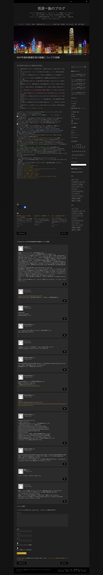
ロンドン (81, 196)
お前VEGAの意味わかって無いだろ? (32, 170)
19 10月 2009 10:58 (28, 486)
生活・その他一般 (69, 24)
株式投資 (63, 24)
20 (74, 153)
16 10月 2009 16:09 (28, 326)
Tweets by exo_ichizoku (77, 172)
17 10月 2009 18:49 (28, 416)
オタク (78, 186)
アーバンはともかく (29, 153)
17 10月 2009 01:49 (28, 359)
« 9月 (72, 158)
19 (72, 153)
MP (84, 182)
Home (66, 54)
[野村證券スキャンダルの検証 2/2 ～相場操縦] (25, 221)
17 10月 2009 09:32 (28, 396)
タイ (82, 186)
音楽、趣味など (81, 24)
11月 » (76, 158)
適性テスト (74, 200)
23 (80, 153)
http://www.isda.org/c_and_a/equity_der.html (29, 386)
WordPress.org (74, 137)
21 (76, 153)
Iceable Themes (19, 571)
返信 (64, 284)
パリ (73, 193)
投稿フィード (74, 133)
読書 (76, 24)
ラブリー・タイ (75, 196)
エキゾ (26, 290)
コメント (19, 513)
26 (72, 155)
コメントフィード (75, 135)
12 (72, 151)
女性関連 (73, 198)
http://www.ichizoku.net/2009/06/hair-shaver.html (30, 296)
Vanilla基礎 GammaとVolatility (32, 173)
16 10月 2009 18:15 (27, 342)
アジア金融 (80, 184)
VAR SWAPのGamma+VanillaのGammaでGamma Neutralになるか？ (40, 168)
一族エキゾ (27, 65)
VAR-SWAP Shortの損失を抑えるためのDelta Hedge (44, 138)
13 (74, 151)
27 (74, 155)
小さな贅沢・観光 (56, 24)
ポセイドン (77, 193)
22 (78, 153)
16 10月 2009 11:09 (28, 248)
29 (78, 155)
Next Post (64, 233)
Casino (76, 179)
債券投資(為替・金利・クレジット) (43, 24)
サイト (18, 538)
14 (76, 151)
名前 (18, 529)
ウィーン (73, 186)
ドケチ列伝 (27, 24)
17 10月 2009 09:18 (28, 377)
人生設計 (33, 24)
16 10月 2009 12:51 (27, 291)
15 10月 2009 (20, 65)
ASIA (73, 179)
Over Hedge (74, 184)
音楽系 (79, 200)
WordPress (41, 569)
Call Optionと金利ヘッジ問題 (31, 175)
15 (78, 151)
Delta (81, 182)
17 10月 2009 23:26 (28, 471)
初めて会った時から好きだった (31, 178)
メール (19, 534)
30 (80, 155)
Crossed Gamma (75, 182)
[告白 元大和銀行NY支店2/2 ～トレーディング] (60, 221)
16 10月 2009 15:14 (27, 308)
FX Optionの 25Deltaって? (30, 171)
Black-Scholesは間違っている (31, 165)
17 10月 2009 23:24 (28, 450)
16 (80, 151)
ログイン (73, 130)
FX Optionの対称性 (28, 167)
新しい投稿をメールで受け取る (24, 549)
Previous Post (22, 233)
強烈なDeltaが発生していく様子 (36, 141)
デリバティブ (21, 24)
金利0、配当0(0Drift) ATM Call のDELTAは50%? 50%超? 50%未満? (40, 176)
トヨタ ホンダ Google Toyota (77, 191)
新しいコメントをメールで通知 (24, 545)
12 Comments (39, 65)
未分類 (72, 114)
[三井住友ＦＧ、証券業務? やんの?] (43, 220)
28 (76, 155)
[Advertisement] (42, 190)
